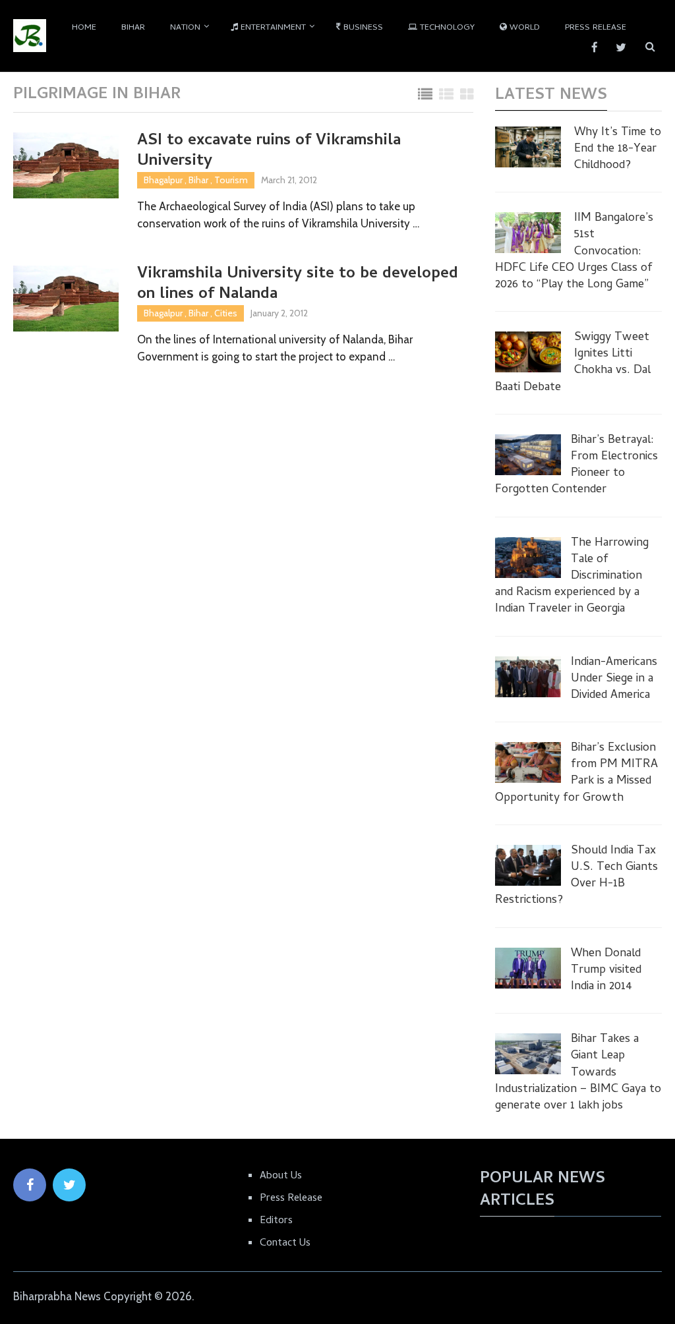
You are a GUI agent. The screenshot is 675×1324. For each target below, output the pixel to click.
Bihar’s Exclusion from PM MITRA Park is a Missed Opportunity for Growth (576, 773)
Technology (446, 28)
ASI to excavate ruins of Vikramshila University (269, 151)
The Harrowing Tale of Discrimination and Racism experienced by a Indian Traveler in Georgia (572, 576)
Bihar (133, 28)
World (523, 28)
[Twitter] (69, 1184)
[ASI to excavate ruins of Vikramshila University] (66, 165)
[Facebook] (29, 1184)
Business (362, 28)
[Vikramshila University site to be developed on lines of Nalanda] (66, 298)
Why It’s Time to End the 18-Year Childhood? (617, 150)
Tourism (231, 180)
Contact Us (285, 1243)
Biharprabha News (57, 1296)
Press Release (595, 28)
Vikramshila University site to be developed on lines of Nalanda (297, 284)
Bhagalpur (163, 180)
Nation (185, 28)
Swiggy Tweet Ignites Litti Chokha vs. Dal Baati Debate (573, 363)
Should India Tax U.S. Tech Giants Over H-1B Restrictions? (576, 876)
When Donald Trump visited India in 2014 (606, 971)
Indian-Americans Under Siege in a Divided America (614, 679)
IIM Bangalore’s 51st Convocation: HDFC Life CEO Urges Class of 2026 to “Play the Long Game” (574, 251)
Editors (276, 1221)
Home (84, 28)
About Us (281, 1176)
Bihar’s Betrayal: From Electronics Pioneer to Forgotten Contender (576, 465)
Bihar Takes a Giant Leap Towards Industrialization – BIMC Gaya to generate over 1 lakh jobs (578, 1072)
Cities (225, 313)
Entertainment (272, 28)
